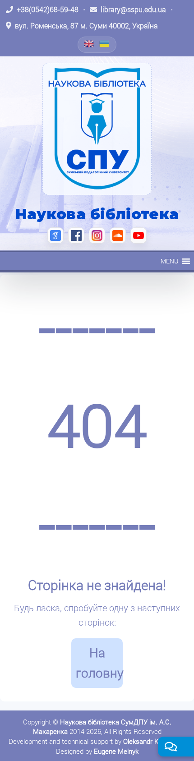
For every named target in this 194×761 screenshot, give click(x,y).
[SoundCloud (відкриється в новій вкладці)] (118, 235)
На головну (99, 662)
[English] (89, 43)
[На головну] (97, 129)
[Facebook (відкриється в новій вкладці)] (76, 235)
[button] (169, 261)
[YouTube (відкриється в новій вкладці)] (138, 235)
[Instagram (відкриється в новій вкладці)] (97, 235)
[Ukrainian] (104, 43)
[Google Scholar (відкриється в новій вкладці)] (55, 235)
